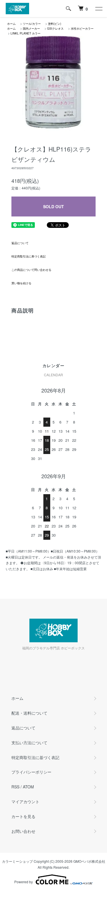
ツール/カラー (32, 24)
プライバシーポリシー (31, 772)
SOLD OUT (53, 206)
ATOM (28, 787)
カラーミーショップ (17, 861)
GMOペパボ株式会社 (89, 861)
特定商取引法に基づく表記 (28, 256)
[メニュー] (98, 8)
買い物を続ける (21, 283)
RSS (15, 787)
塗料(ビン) (54, 24)
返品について (20, 243)
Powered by (23, 881)
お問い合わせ (23, 831)
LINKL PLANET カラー (26, 33)
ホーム (11, 24)
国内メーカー (31, 28)
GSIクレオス (55, 28)
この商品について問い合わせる (31, 270)
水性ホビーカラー (82, 28)
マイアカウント (25, 801)
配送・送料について (29, 713)
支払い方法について (29, 742)
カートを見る (23, 816)
